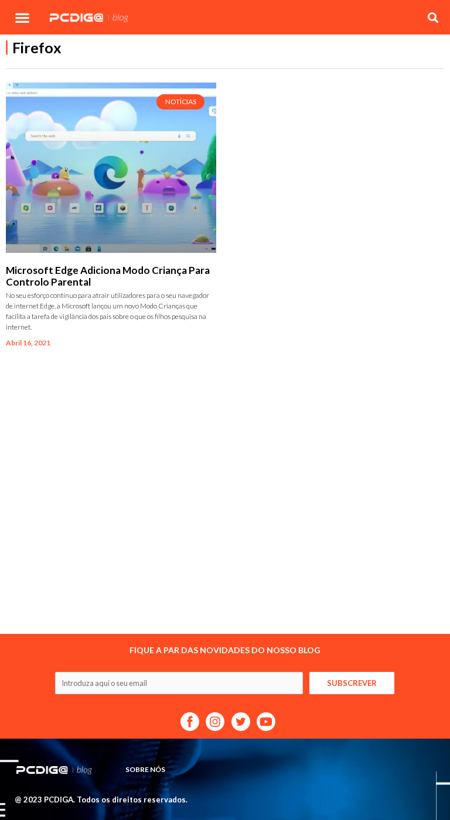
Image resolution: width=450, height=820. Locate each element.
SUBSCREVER (352, 683)
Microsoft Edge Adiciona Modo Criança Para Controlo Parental (108, 276)
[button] (22, 17)
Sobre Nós (145, 769)
